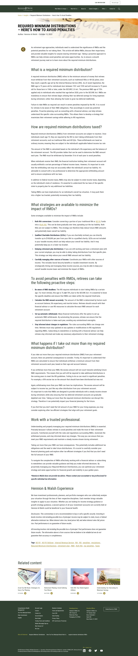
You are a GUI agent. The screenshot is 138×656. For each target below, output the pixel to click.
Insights (26, 15)
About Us (83, 9)
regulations (95, 543)
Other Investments (22, 615)
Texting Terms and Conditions (42, 621)
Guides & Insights (93, 9)
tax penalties (89, 546)
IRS (80, 543)
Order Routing (55, 616)
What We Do (74, 9)
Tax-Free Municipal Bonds (24, 612)
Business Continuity (57, 608)
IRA (76, 543)
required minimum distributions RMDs (77, 634)
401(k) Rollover (48, 543)
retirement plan (64, 546)
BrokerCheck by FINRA (111, 609)
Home (20, 15)
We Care (37, 628)
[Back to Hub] (22, 295)
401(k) (98, 221)
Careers (37, 610)
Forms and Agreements (58, 610)
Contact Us (112, 9)
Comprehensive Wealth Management (23, 609)
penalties (86, 543)
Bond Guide (38, 618)
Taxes (97, 546)
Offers (103, 9)
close (118, 644)
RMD (73, 546)
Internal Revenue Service (64, 543)
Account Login (115, 2)
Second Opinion (39, 616)
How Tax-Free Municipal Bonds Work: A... (56, 634)
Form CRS (54, 613)
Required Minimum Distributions (43, 546)
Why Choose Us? (39, 626)
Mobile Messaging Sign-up (41, 623)
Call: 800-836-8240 (100, 2)
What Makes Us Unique (60, 9)
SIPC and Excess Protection (59, 621)
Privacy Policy (55, 618)
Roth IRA (43, 225)
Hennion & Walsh (30, 34)
